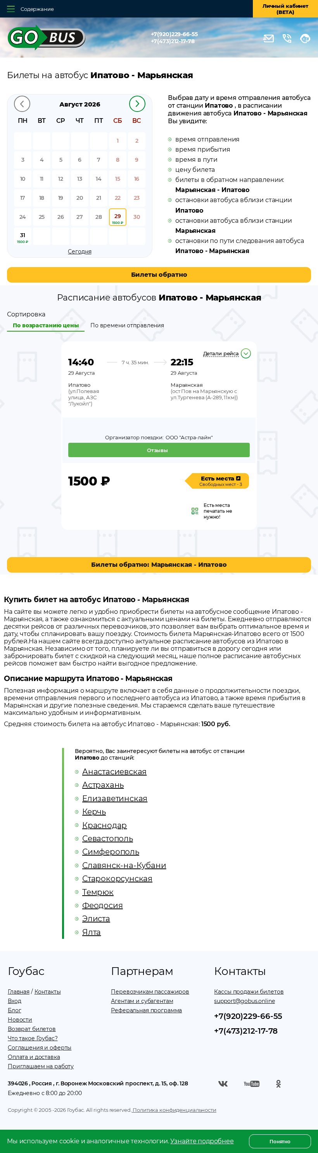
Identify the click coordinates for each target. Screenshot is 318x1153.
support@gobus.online (244, 1001)
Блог (14, 1010)
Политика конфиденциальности (173, 1110)
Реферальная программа (146, 1010)
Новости (20, 1019)
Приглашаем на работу (41, 1066)
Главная (18, 991)
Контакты (48, 991)
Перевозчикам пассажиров (150, 991)
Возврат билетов (32, 1028)
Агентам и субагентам (142, 1001)
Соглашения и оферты (39, 1047)
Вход (14, 1001)
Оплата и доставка (34, 1056)
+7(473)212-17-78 (173, 41)
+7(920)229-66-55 (174, 34)
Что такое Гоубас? (33, 1038)
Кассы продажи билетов (248, 991)
